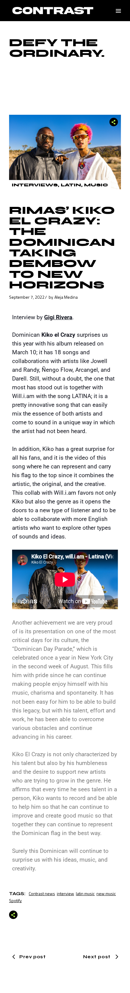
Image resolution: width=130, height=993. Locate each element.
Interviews (35, 185)
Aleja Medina (66, 297)
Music (96, 185)
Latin (71, 185)
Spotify (15, 900)
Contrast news (42, 893)
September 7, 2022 (26, 297)
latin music (85, 893)
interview (65, 893)
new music (106, 893)
